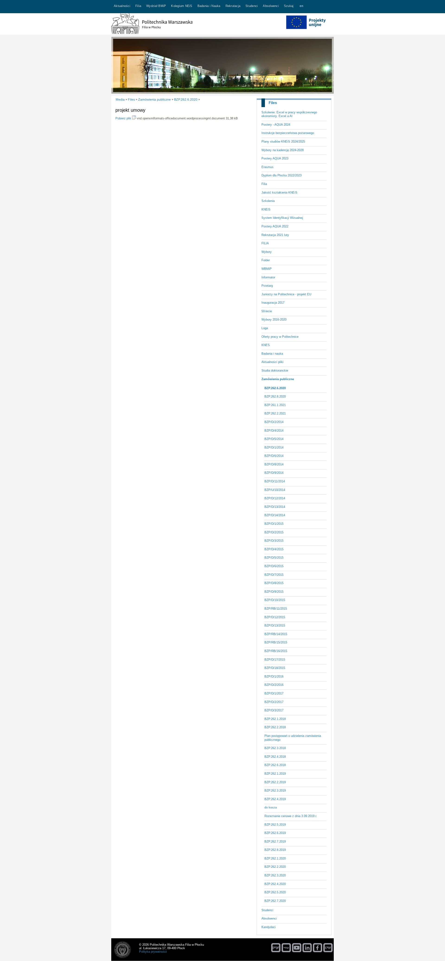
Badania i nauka (272, 353)
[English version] (301, 6)
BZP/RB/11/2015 (275, 608)
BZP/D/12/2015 (274, 617)
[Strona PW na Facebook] (317, 947)
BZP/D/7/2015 (273, 574)
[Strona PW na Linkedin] (307, 947)
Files (273, 103)
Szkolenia (268, 201)
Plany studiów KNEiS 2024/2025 (283, 141)
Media (120, 99)
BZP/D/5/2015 (273, 557)
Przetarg (267, 285)
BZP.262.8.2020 (275, 396)
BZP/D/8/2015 (273, 583)
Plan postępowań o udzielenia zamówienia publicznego (292, 737)
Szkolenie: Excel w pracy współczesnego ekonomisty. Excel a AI (289, 114)
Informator (268, 277)
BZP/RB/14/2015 (275, 634)
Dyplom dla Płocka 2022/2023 (281, 175)
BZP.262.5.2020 (275, 892)
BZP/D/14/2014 (274, 515)
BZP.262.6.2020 (275, 388)
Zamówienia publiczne (277, 379)
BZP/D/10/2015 (274, 600)
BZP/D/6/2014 (273, 456)
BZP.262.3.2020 (275, 875)
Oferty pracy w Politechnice (280, 336)
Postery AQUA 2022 (274, 226)
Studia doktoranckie (274, 370)
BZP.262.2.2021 (275, 413)
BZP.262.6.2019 (275, 833)
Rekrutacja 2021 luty (275, 235)
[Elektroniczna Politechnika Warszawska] (328, 947)
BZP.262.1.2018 (275, 719)
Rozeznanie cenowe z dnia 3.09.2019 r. (290, 816)
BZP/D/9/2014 (273, 472)
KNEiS (265, 209)
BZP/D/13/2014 (274, 507)
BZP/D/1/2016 (273, 676)
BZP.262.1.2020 (275, 858)
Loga (264, 328)
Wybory (266, 252)
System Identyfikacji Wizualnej (282, 218)
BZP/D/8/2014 (273, 464)
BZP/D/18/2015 (274, 668)
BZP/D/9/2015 (273, 591)
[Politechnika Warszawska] (275, 947)
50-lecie (266, 311)
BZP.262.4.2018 (275, 756)
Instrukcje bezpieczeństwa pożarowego (287, 133)
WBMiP (266, 268)
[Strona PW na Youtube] (296, 947)
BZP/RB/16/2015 (275, 651)
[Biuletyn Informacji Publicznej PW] (286, 947)
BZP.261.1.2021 (275, 405)
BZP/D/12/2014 (274, 498)
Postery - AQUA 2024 (275, 124)
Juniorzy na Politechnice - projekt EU (286, 294)
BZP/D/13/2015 (274, 625)
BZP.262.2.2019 (275, 782)
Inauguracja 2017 (272, 302)
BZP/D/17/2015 (274, 659)
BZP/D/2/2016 (273, 685)
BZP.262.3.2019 (275, 790)
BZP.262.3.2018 (275, 748)
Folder (265, 260)
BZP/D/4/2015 (273, 549)
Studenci (267, 910)
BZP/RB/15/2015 (275, 642)
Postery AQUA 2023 (274, 158)
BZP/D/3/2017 (273, 710)
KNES (265, 345)
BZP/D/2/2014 (273, 422)
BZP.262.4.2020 (275, 884)
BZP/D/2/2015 (273, 532)
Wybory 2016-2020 (273, 319)
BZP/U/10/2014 (274, 490)
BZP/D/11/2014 (274, 481)
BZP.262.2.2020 (275, 867)
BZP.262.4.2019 (275, 799)
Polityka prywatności (153, 951)
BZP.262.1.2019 (275, 773)
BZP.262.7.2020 (275, 901)
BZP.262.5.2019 (275, 824)
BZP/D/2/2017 (273, 702)
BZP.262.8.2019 (275, 850)
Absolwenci (269, 918)
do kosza (270, 807)
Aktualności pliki (272, 362)
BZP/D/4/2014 (273, 430)
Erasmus (267, 167)
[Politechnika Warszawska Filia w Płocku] (151, 33)
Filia (264, 184)
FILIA (265, 243)
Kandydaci (268, 927)
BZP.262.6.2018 (275, 765)
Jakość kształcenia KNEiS (279, 192)
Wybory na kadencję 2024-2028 (282, 150)
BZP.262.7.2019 (275, 841)
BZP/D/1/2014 (273, 447)
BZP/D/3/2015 (273, 540)
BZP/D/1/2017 (273, 693)
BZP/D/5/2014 (273, 439)
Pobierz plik (123, 118)
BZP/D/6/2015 (273, 566)
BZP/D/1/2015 (273, 523)
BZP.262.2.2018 (275, 727)
